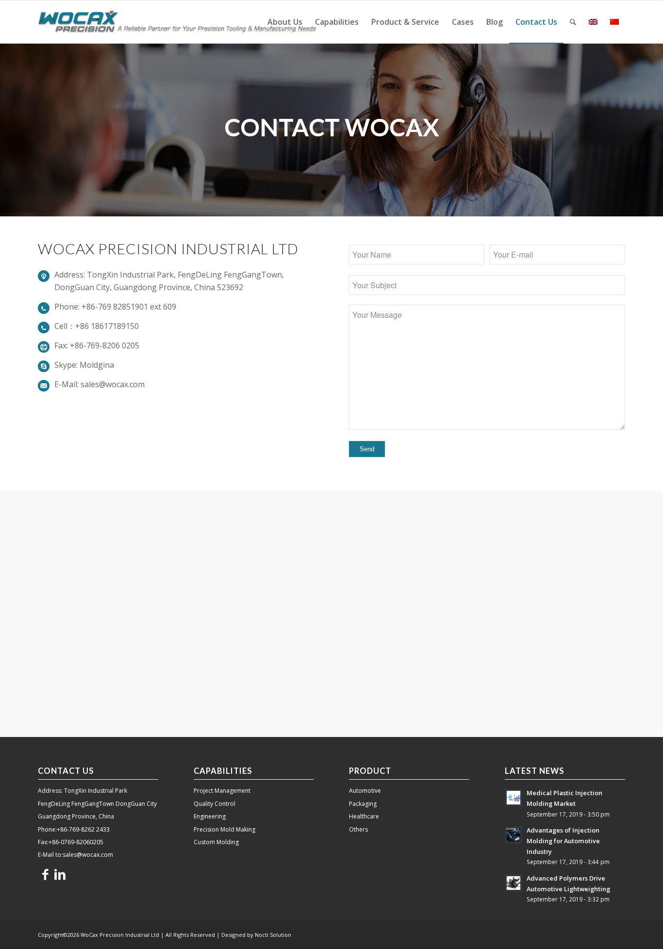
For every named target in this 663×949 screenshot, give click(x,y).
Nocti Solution (273, 934)
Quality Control (214, 804)
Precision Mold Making (224, 829)
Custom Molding (216, 842)
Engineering (210, 816)
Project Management (222, 790)
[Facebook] (45, 874)
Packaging (363, 804)
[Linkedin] (59, 874)
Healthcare (364, 816)
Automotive (365, 790)
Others (358, 829)
